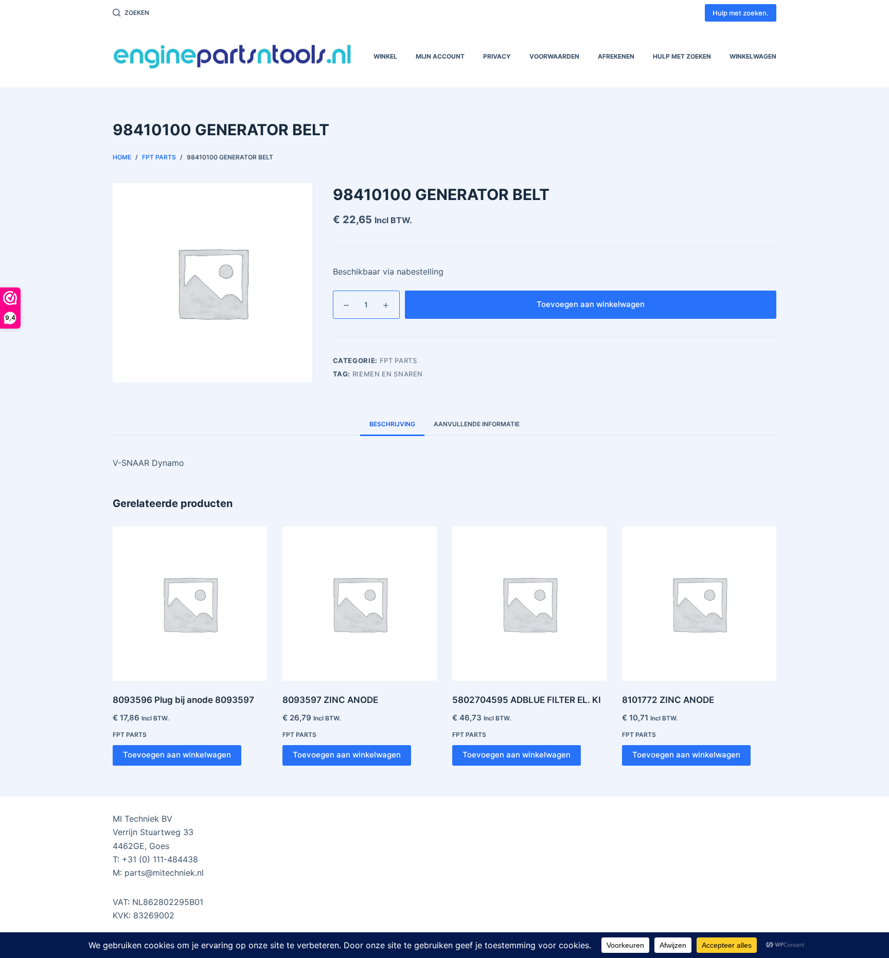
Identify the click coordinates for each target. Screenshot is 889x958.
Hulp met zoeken (682, 56)
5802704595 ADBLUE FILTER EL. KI (526, 700)
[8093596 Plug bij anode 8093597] (190, 604)
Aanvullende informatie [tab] (477, 424)
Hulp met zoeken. (741, 13)
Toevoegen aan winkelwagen (591, 304)
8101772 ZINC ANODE (668, 700)
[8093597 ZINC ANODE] (359, 604)
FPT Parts (398, 360)
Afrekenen (616, 56)
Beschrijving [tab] (392, 424)
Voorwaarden (554, 56)
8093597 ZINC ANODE (330, 700)
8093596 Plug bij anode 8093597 (183, 700)
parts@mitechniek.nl (164, 872)
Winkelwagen (753, 56)
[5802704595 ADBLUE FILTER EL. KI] (529, 604)
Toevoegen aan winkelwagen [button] (177, 755)
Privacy (497, 56)
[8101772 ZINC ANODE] (699, 604)
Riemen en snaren (387, 374)
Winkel (385, 56)
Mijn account (440, 56)
